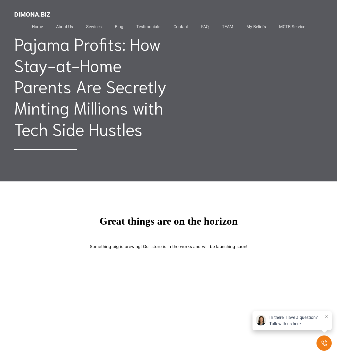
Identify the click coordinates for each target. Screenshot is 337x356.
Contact (181, 26)
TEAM (227, 26)
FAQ (205, 26)
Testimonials (148, 26)
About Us (64, 26)
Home (37, 26)
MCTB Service (292, 26)
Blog (119, 26)
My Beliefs (256, 26)
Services (94, 26)
